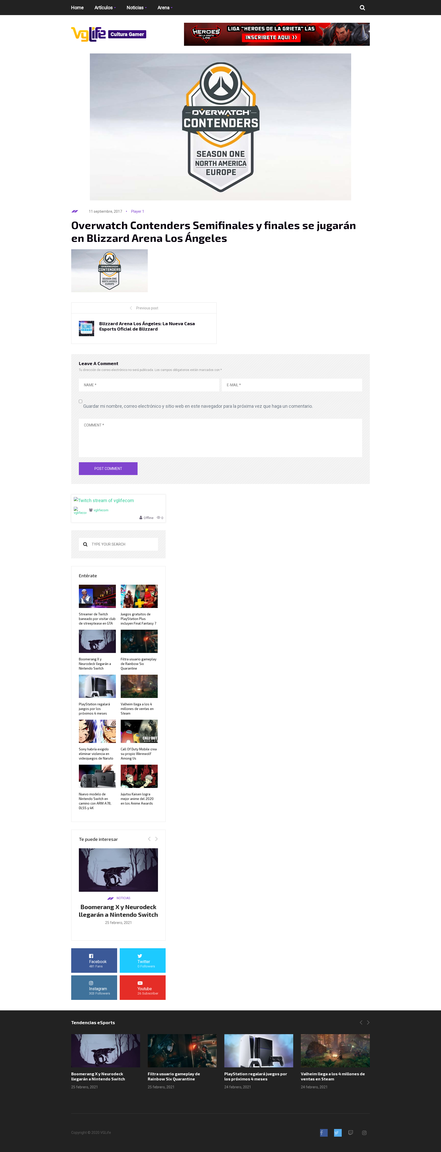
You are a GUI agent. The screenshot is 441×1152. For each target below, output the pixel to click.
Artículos (104, 7)
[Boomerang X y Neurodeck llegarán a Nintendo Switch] (105, 1050)
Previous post (147, 308)
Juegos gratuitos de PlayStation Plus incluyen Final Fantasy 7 (138, 618)
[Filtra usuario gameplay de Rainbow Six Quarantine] (182, 1050)
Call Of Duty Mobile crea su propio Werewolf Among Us (139, 753)
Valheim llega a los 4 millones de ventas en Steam (137, 708)
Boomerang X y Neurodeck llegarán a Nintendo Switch (95, 663)
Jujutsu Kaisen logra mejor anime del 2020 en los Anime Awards (137, 798)
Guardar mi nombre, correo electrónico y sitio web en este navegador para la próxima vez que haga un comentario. (198, 406)
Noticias (135, 7)
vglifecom (101, 510)
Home (77, 7)
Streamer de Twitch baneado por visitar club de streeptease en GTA (97, 618)
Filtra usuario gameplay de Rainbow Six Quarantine (138, 663)
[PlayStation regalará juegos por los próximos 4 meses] (258, 1050)
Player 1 (137, 211)
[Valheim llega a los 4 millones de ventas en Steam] (335, 1050)
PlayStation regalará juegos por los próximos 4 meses (94, 708)
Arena (163, 7)
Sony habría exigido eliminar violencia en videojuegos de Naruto (96, 753)
